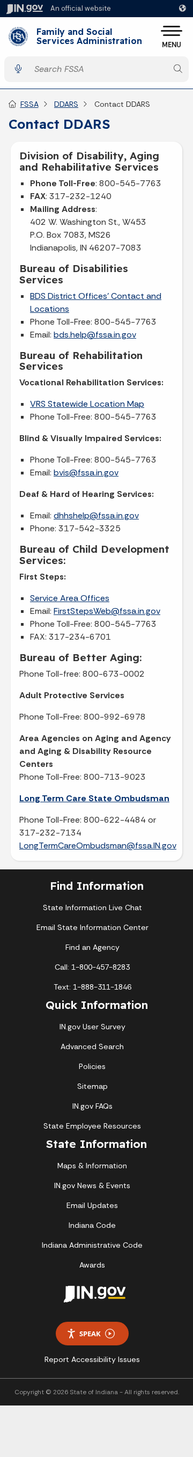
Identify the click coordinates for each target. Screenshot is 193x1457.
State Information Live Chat (92, 907)
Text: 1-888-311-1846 (92, 987)
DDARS (66, 104)
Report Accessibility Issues (92, 1359)
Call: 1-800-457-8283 (92, 967)
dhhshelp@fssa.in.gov (96, 515)
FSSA (29, 104)
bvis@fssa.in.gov (86, 472)
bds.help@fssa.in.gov (95, 334)
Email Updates (92, 1205)
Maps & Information (92, 1165)
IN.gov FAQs (92, 1106)
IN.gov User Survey (92, 1026)
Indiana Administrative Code (92, 1245)
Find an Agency (92, 947)
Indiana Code (92, 1225)
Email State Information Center (92, 927)
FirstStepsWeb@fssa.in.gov (107, 611)
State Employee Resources (92, 1126)
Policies (92, 1066)
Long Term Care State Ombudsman (94, 798)
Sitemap (92, 1086)
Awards (92, 1265)
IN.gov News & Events (92, 1185)
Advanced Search (92, 1046)
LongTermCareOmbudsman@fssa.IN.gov (97, 845)
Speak (90, 1333)
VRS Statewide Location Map (87, 403)
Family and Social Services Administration (89, 36)
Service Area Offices (69, 598)
